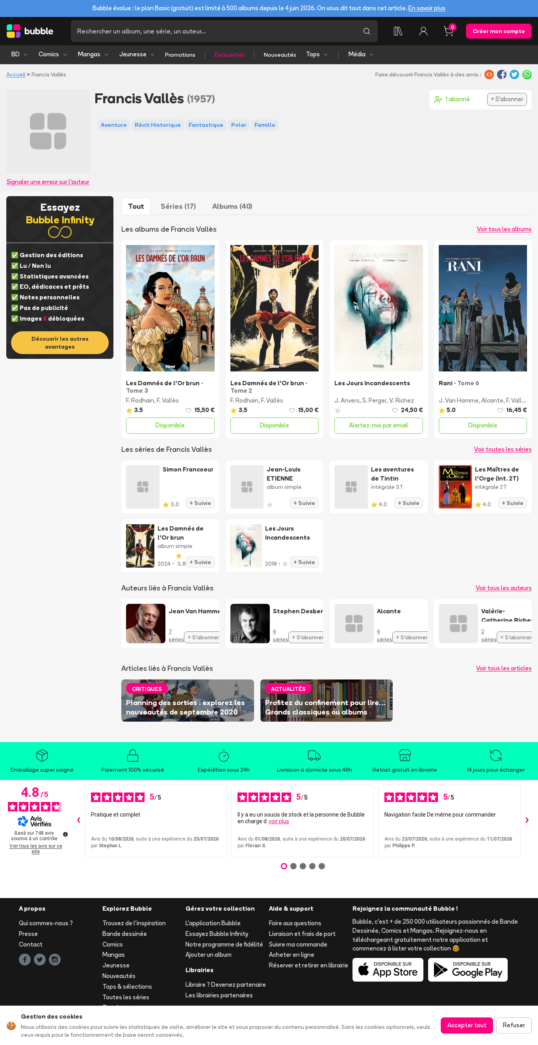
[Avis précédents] (78, 820)
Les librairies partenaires (219, 995)
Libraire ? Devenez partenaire (226, 984)
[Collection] (398, 31)
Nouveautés (280, 54)
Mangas (89, 54)
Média (357, 54)
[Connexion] (423, 31)
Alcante (492, 400)
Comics (49, 54)
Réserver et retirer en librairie (308, 965)
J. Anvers (347, 400)
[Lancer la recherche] (367, 31)
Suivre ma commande (298, 944)
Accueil (15, 74)
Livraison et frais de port (302, 933)
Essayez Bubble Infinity (217, 933)
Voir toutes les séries (503, 449)
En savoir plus (426, 8)
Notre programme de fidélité (224, 944)
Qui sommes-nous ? (46, 923)
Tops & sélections (127, 986)
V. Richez (401, 400)
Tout (136, 206)
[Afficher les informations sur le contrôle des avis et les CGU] (65, 834)
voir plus (279, 821)
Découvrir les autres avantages (60, 342)
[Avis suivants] (526, 820)
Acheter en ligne (291, 954)
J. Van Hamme (459, 400)
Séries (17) (178, 206)
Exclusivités (230, 54)
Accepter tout (466, 1025)
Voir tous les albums (504, 229)
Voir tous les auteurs (504, 588)
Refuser (514, 1025)
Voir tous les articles (504, 668)
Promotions (180, 54)
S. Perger (374, 400)
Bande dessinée (124, 933)
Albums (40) (232, 206)
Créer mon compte (499, 31)
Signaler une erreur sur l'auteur (48, 182)
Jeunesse (133, 54)
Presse (28, 933)
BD (15, 54)
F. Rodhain (140, 400)
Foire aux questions (295, 923)
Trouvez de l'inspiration (134, 923)
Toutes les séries (125, 997)
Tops (313, 54)
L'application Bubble (213, 923)
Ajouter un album (209, 954)
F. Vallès (168, 400)
